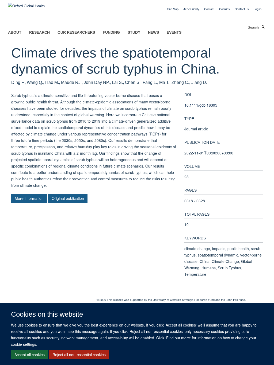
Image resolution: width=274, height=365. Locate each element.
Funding (111, 32)
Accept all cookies (29, 354)
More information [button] (29, 198)
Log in (257, 9)
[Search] (263, 27)
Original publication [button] (68, 198)
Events (174, 32)
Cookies (224, 9)
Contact (209, 9)
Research (39, 32)
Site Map (172, 9)
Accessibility (191, 9)
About (14, 32)
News (153, 32)
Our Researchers (76, 32)
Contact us (242, 9)
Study (134, 32)
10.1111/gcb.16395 (200, 105)
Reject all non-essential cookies (79, 354)
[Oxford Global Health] (26, 3)
